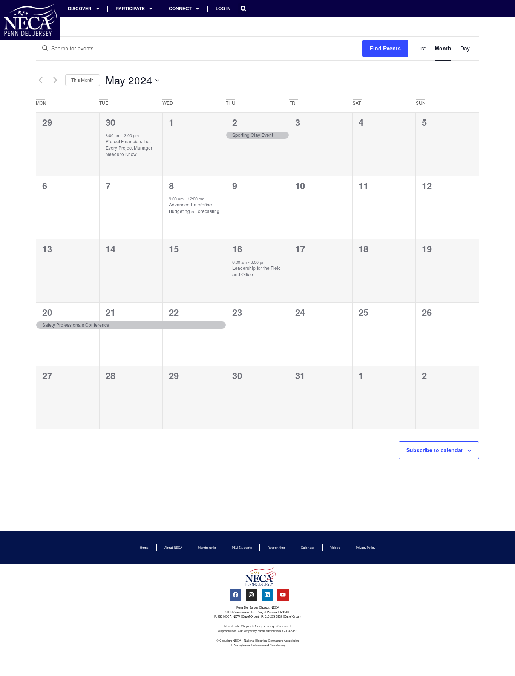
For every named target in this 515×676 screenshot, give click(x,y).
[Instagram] (251, 595)
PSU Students (242, 547)
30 (110, 122)
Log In (223, 8)
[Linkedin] (267, 595)
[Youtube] (283, 595)
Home (144, 547)
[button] (243, 8)
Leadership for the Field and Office (256, 271)
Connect (180, 8)
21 (110, 312)
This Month (82, 79)
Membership (207, 547)
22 (174, 312)
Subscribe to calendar (434, 450)
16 (237, 248)
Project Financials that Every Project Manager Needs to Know (129, 147)
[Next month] (55, 80)
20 (47, 312)
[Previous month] (40, 80)
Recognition (276, 547)
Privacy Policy (365, 547)
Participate (130, 8)
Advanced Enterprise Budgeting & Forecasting (194, 207)
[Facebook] (235, 595)
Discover (80, 8)
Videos (335, 547)
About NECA (173, 547)
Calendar (307, 547)
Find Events (385, 48)
